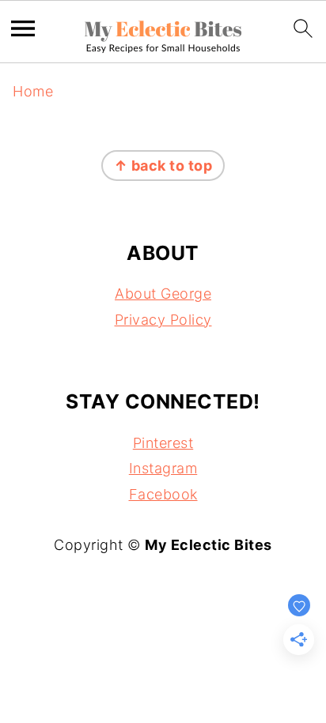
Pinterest (163, 443)
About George (163, 293)
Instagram (163, 468)
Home (33, 91)
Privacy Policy (163, 319)
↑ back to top (163, 165)
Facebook (163, 494)
